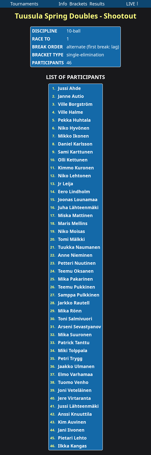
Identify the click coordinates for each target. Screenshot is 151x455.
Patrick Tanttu (74, 342)
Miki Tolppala (72, 350)
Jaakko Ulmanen (76, 366)
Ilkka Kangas (72, 446)
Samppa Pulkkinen (78, 295)
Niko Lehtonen (74, 176)
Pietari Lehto (72, 438)
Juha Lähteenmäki (78, 207)
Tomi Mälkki (71, 239)
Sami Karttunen (75, 152)
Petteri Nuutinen (77, 263)
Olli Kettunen (73, 160)
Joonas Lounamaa (77, 199)
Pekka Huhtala (74, 120)
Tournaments (24, 4)
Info (63, 4)
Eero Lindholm (74, 192)
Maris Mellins (72, 223)
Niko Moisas (71, 231)
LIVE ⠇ (133, 4)
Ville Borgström (75, 104)
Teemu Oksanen (76, 271)
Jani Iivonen (71, 430)
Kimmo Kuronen (76, 168)
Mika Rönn (70, 311)
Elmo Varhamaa (75, 374)
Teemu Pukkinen (76, 287)
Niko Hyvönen (73, 128)
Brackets (78, 4)
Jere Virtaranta (74, 398)
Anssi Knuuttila (75, 414)
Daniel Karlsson (75, 144)
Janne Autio (71, 96)
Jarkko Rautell (74, 303)
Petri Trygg (70, 358)
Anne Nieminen (75, 255)
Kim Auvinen (72, 422)
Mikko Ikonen (73, 136)
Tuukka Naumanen (79, 247)
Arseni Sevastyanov (79, 327)
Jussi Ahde (69, 88)
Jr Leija (65, 184)
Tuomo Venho (73, 382)
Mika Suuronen (75, 335)
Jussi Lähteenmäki (78, 406)
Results (97, 4)
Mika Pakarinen (75, 279)
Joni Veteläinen (75, 390)
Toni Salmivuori (75, 319)
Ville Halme (70, 112)
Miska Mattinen (75, 215)
